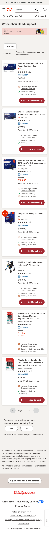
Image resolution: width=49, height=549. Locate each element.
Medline (21, 270)
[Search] (38, 10)
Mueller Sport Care (25, 321)
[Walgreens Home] (9, 9)
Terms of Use (23, 523)
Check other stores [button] (28, 89)
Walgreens (24, 69)
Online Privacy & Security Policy (23, 516)
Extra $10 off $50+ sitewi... (28, 82)
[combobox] (24, 9)
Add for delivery (35, 100)
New (5, 213)
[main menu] (4, 9)
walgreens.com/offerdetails (34, 466)
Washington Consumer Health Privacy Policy (23, 520)
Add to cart (35, 149)
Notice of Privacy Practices (23, 512)
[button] (40, 16)
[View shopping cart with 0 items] (44, 10)
